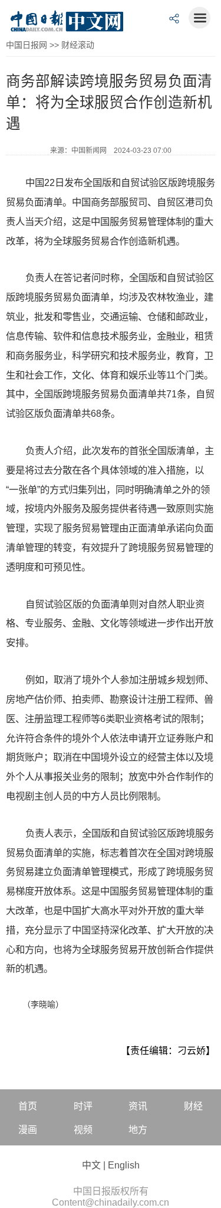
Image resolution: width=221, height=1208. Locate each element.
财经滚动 (77, 45)
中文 (91, 1165)
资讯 (137, 1106)
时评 (83, 1106)
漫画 (27, 1130)
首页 (27, 1106)
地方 (137, 1130)
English (124, 1165)
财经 (193, 1106)
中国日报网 (26, 45)
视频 (83, 1130)
